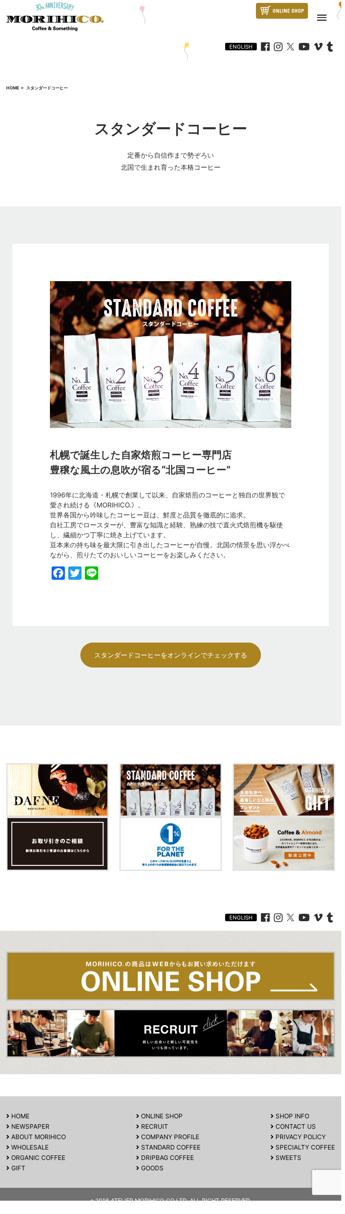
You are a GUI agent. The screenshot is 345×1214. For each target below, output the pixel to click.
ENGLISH (241, 46)
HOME (20, 1116)
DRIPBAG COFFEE (166, 1158)
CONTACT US (295, 1126)
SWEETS (287, 1158)
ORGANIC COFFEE (37, 1158)
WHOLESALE (29, 1147)
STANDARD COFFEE (170, 1147)
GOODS (151, 1168)
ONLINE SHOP (161, 1116)
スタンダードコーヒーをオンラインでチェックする (170, 655)
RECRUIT (153, 1126)
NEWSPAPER (30, 1126)
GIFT (17, 1168)
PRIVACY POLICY (300, 1137)
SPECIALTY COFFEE (304, 1147)
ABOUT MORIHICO (38, 1137)
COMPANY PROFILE (169, 1137)
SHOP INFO (291, 1116)
